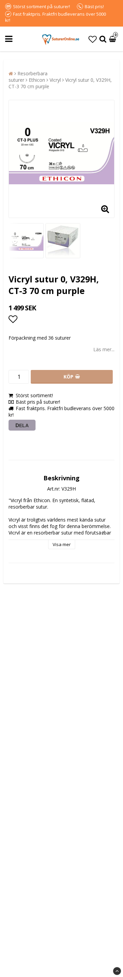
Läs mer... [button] (103, 349)
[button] (92, 39)
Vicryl (55, 80)
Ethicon (37, 80)
